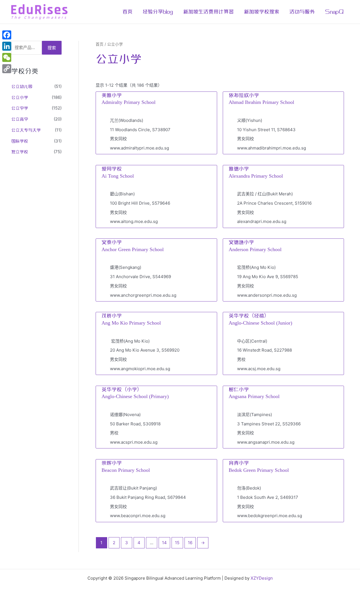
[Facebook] (6, 35)
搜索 (52, 47)
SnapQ (334, 12)
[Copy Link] (6, 68)
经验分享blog (158, 12)
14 (164, 542)
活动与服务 (302, 12)
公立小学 (19, 97)
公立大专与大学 (26, 130)
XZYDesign (262, 578)
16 (190, 542)
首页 (127, 12)
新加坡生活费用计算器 (208, 12)
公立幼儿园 (21, 86)
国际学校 (19, 141)
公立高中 (19, 119)
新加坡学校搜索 (261, 12)
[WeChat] (6, 57)
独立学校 (19, 152)
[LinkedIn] (6, 46)
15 (177, 542)
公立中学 (19, 108)
